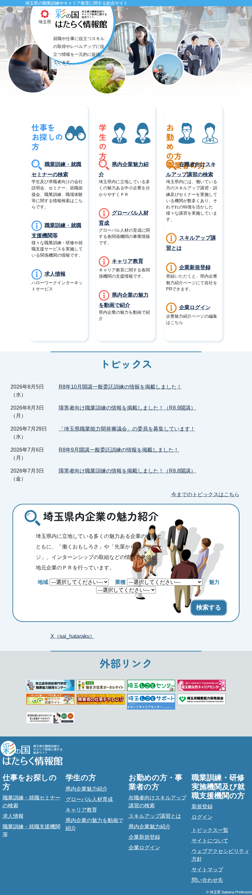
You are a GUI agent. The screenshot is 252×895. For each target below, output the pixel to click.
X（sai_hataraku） (73, 636)
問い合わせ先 (207, 880)
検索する (208, 607)
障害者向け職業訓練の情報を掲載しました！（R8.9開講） (127, 408)
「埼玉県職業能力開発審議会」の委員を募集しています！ (127, 429)
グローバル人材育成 (89, 799)
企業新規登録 (195, 267)
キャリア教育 (127, 261)
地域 (43, 582)
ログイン (202, 817)
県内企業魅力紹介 (87, 789)
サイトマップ (207, 869)
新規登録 (202, 806)
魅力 (214, 582)
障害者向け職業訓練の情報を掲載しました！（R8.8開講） (127, 471)
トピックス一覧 (210, 830)
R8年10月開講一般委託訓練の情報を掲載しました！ (120, 387)
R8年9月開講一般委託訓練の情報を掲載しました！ (119, 450)
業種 (120, 582)
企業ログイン (195, 307)
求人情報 (55, 273)
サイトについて (210, 840)
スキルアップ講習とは (155, 816)
